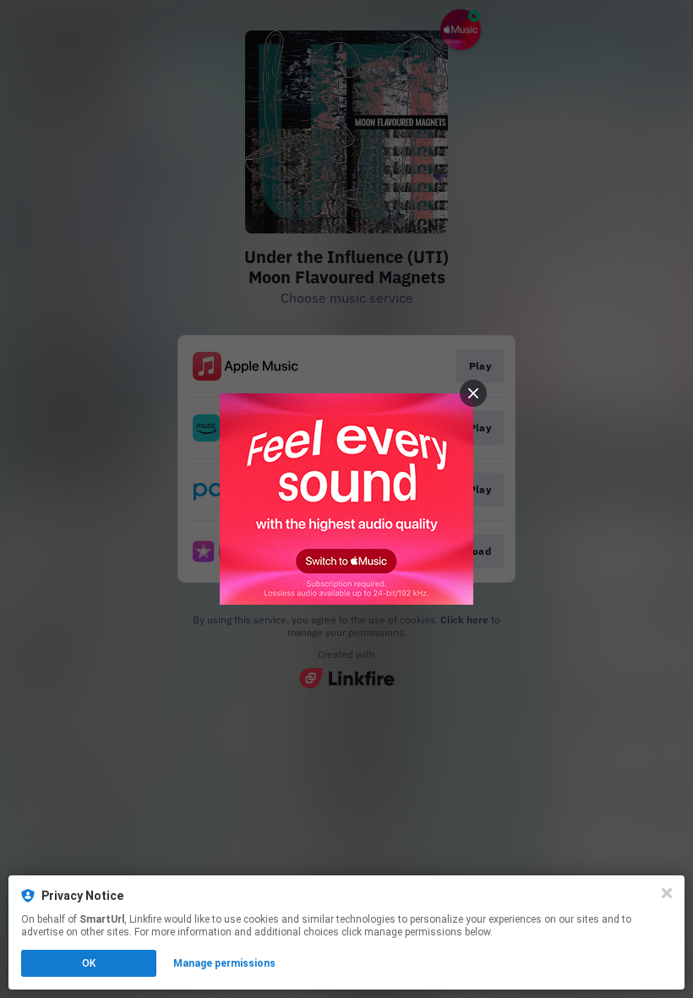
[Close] (666, 893)
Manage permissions (224, 963)
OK (88, 963)
